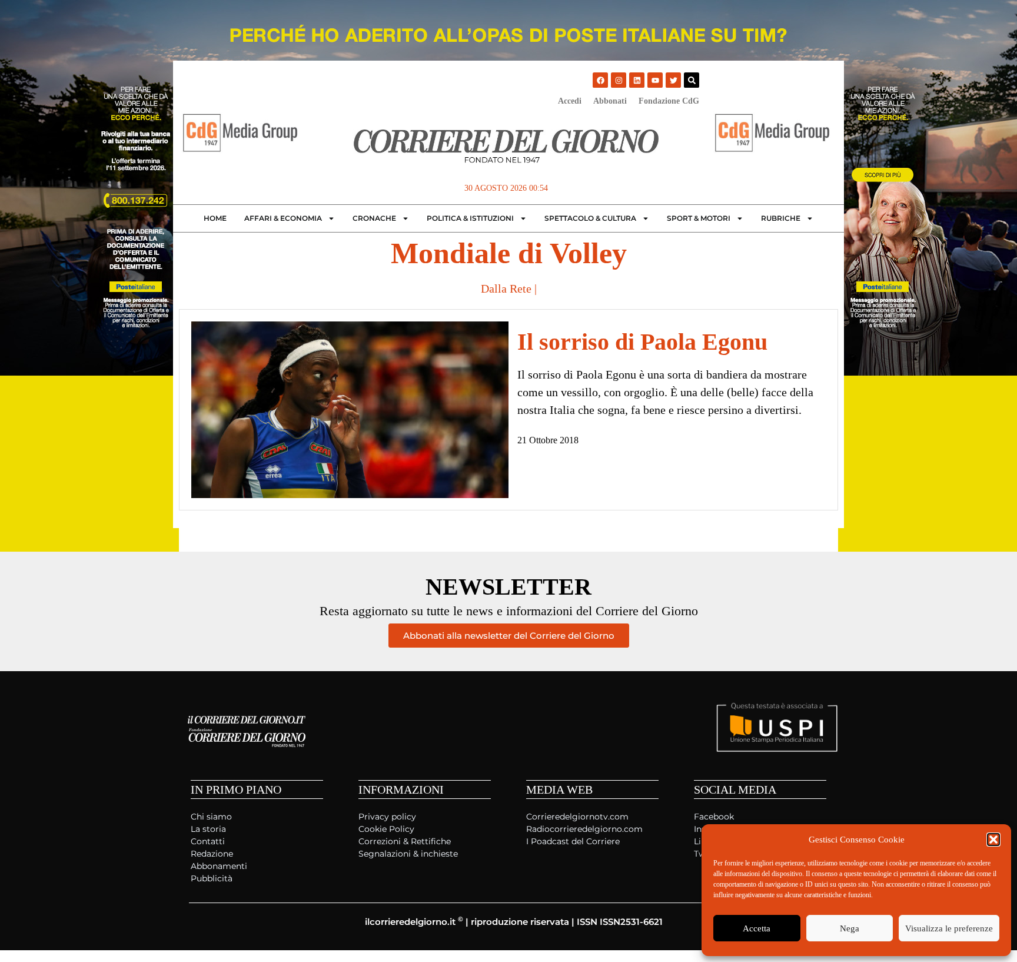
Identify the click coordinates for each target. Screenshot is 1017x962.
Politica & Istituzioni (470, 218)
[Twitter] (673, 80)
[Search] (691, 80)
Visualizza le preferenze (949, 928)
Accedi (569, 101)
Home (215, 218)
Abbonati (610, 101)
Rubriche (780, 218)
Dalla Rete (506, 288)
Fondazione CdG (669, 101)
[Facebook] (600, 80)
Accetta (756, 928)
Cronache (374, 218)
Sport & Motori (698, 218)
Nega (849, 928)
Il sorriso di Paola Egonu (642, 342)
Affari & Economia (283, 218)
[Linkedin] (636, 80)
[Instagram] (618, 80)
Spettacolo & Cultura (590, 218)
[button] (993, 839)
